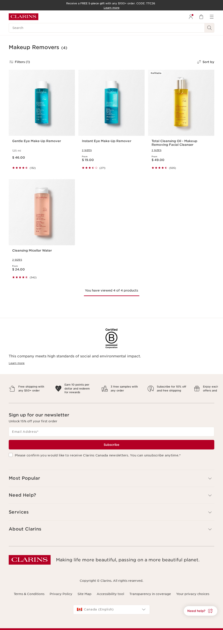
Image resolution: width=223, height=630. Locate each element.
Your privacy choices (192, 590)
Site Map (84, 590)
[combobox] (111, 605)
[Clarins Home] (23, 16)
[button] (200, 611)
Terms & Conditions (29, 590)
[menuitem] (190, 16)
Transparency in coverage (150, 590)
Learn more (17, 363)
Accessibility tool (110, 590)
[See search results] (209, 28)
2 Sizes (87, 150)
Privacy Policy (61, 590)
